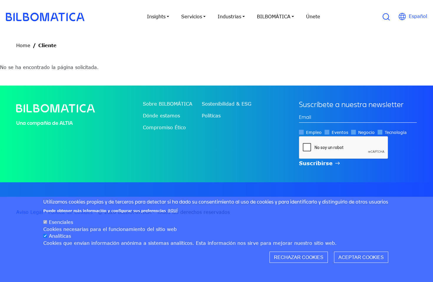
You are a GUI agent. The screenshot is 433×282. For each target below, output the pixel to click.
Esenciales (61, 221)
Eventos (340, 132)
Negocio (366, 132)
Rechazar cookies (298, 257)
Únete (313, 16)
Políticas (211, 115)
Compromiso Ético (164, 127)
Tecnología (395, 132)
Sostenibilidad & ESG (226, 103)
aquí (173, 210)
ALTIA (66, 123)
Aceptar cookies (361, 257)
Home (23, 45)
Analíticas (60, 236)
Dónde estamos (161, 115)
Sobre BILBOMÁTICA (167, 103)
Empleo (314, 132)
